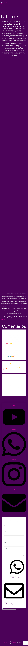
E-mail (5, 531)
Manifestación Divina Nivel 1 (11, 98)
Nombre (5, 525)
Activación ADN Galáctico (10, 263)
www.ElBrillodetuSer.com (10, 642)
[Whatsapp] (17, 574)
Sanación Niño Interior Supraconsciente (9, 141)
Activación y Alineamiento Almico (13, 158)
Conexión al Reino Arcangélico (12, 150)
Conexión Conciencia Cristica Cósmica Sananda (11, 166)
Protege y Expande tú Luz (10, 114)
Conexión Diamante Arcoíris (11, 239)
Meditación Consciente (9, 132)
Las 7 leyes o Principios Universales (9, 212)
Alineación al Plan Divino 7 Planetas (10, 222)
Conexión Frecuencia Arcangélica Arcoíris (13, 203)
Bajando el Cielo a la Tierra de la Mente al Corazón (13, 193)
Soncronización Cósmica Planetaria (13, 106)
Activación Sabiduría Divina (11, 247)
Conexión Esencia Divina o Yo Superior (11, 184)
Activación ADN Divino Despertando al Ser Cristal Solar (12, 61)
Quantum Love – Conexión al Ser (12, 79)
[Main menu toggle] (25, 3)
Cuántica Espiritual (7, 231)
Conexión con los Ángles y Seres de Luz (13, 70)
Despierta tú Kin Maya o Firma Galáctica (12, 123)
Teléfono (5, 537)
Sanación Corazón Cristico (10, 279)
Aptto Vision (14, 643)
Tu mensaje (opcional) (7, 548)
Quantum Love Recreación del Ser (13, 271)
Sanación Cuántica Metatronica (12, 287)
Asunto (5, 542)
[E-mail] (14, 600)
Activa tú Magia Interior (9, 255)
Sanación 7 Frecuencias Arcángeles (13, 175)
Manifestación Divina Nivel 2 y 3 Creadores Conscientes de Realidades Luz (13, 89)
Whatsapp (13, 576)
